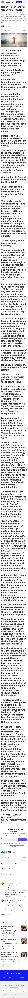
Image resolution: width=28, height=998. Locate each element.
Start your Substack (10, 991)
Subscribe (19, 2)
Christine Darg (8, 25)
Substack (6, 994)
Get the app (22, 991)
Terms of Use (21, 843)
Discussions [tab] (13, 922)
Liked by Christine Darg (11, 884)
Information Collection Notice (17, 845)
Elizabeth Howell (9, 900)
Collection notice (14, 987)
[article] (14, 931)
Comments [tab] (5, 869)
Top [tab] (3, 922)
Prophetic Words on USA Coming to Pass (9, 953)
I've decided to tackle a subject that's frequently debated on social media (9, 931)
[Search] (25, 922)
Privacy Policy (14, 846)
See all (4, 965)
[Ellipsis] (26, 883)
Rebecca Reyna (9, 883)
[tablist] (8, 868)
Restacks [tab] (11, 869)
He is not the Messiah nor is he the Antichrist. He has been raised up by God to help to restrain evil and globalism (10, 944)
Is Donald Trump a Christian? (7, 927)
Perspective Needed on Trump (8, 940)
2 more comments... (6, 914)
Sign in (24, 2)
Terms (22, 985)
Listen (24, 26)
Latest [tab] (7, 922)
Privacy (18, 985)
